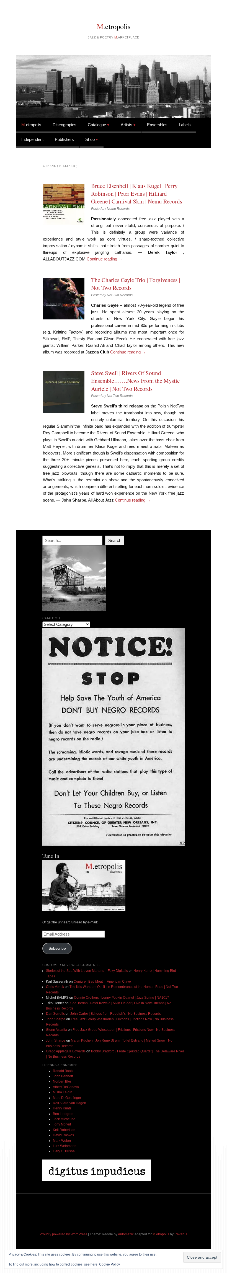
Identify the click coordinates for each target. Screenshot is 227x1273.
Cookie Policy (109, 1264)
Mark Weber (62, 1141)
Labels (185, 124)
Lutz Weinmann (64, 1146)
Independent (32, 139)
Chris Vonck (55, 987)
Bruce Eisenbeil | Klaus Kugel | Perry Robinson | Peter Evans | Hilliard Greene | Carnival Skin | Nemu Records (136, 193)
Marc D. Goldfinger (67, 1098)
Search (114, 540)
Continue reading (104, 259)
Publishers (64, 139)
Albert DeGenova (66, 1087)
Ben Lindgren (63, 1114)
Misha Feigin (62, 1092)
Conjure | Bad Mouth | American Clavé (102, 981)
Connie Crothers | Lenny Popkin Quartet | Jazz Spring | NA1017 (121, 998)
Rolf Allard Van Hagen (69, 1103)
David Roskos (63, 1135)
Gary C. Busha (64, 1151)
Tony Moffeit (62, 1124)
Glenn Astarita (56, 1030)
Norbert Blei (62, 1081)
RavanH (180, 1234)
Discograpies (64, 124)
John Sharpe (55, 1019)
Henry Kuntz (62, 1108)
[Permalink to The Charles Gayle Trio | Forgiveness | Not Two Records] (63, 298)
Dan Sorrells (55, 1014)
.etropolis (113, 26)
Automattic (126, 1234)
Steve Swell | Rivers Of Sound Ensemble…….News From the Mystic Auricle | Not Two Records (135, 381)
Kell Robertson (64, 1130)
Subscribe (57, 948)
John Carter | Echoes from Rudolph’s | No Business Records (115, 1014)
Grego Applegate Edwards (66, 1051)
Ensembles (157, 124)
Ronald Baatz (63, 1071)
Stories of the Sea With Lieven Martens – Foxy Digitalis (87, 971)
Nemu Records (118, 209)
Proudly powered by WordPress (63, 1234)
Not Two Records (120, 295)
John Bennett (63, 1076)
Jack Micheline (64, 1119)
